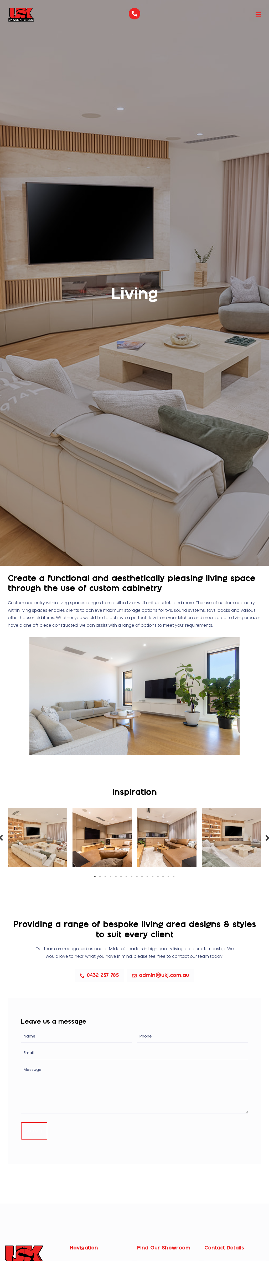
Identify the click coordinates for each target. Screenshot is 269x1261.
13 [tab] (158, 876)
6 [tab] (121, 876)
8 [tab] (131, 876)
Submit (34, 1131)
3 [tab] (105, 876)
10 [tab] (142, 876)
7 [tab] (126, 876)
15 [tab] (168, 876)
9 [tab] (137, 876)
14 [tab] (163, 876)
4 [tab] (110, 876)
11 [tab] (147, 876)
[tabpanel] (37, 837)
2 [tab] (100, 876)
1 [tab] (95, 876)
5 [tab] (116, 876)
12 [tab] (153, 876)
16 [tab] (174, 876)
